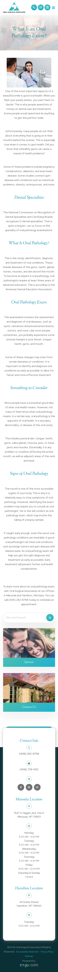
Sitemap (29, 956)
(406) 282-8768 (29, 753)
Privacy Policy (47, 951)
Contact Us (29, 707)
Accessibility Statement (27, 951)
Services (29, 662)
